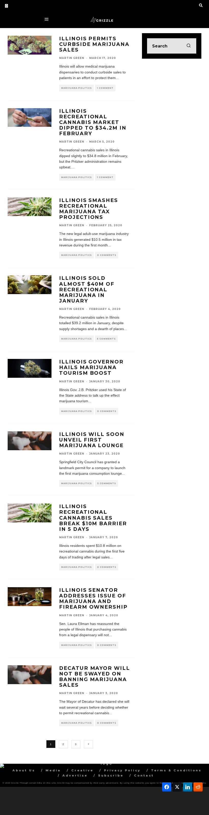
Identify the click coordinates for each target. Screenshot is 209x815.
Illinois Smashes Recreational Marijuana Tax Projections (88, 208)
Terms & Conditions (176, 770)
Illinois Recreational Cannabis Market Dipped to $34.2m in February (92, 122)
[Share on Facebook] (166, 787)
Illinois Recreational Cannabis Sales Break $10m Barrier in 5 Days (93, 517)
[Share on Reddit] (198, 787)
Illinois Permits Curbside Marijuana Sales (94, 44)
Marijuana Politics (76, 88)
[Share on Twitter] (177, 787)
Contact (144, 775)
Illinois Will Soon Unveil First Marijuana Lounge (91, 439)
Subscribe (111, 775)
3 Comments (106, 483)
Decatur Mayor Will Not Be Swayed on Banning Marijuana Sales (94, 676)
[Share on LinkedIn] (187, 787)
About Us (23, 770)
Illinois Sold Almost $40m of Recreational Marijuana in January (86, 289)
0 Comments (106, 255)
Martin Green (71, 58)
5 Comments (106, 338)
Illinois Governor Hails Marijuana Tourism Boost (91, 367)
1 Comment (105, 88)
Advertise (75, 775)
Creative (82, 770)
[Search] (201, 5)
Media (53, 770)
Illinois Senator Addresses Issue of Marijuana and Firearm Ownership (93, 598)
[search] (188, 46)
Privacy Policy (122, 770)
